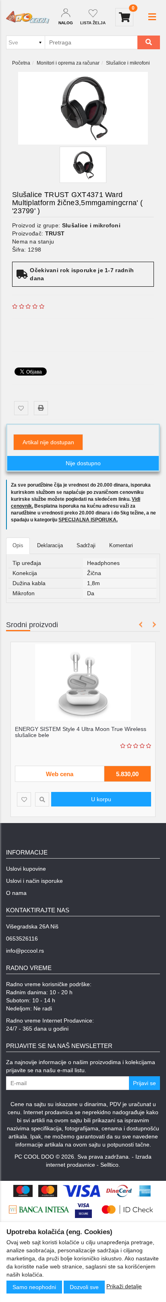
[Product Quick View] (42, 799)
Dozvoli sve (84, 1287)
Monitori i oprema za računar (68, 63)
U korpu (101, 799)
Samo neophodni (34, 1287)
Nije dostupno (83, 463)
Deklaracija (50, 545)
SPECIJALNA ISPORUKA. (88, 520)
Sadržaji (86, 545)
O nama (16, 893)
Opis (17, 545)
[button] (152, 17)
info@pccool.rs (25, 950)
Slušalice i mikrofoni (128, 63)
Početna (21, 63)
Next (153, 625)
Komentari (121, 545)
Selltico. (110, 1164)
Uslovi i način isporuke (34, 881)
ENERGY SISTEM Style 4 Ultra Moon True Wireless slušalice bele (80, 732)
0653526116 (22, 938)
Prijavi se (144, 1083)
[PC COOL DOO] (27, 17)
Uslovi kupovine (26, 868)
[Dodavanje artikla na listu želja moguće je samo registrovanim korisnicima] (21, 408)
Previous (141, 625)
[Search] (148, 42)
